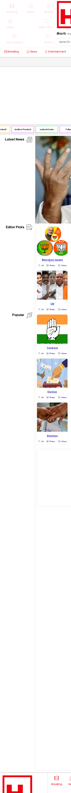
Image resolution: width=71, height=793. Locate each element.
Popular (18, 316)
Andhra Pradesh (22, 129)
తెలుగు (61, 34)
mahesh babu (46, 129)
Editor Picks (15, 228)
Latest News (14, 140)
